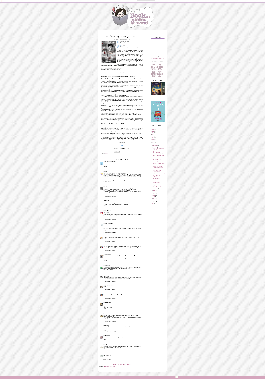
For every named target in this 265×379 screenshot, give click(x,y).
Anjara (105, 274)
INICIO (112, 1)
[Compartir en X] (117, 152)
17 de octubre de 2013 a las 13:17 (110, 182)
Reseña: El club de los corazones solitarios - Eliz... (158, 153)
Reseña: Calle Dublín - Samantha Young (157, 171)
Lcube (105, 344)
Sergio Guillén (106, 302)
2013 (153, 142)
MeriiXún (105, 235)
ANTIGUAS (120, 364)
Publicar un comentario (106, 359)
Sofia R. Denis (106, 254)
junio (154, 193)
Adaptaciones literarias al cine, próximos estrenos (159, 174)
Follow (152, 52)
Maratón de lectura (156, 182)
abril (154, 196)
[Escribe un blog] (116, 152)
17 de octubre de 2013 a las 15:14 (110, 241)
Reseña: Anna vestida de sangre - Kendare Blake (158, 167)
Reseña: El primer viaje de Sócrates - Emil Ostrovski (158, 162)
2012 (153, 203)
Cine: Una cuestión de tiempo (158, 155)
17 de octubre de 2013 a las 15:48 (110, 271)
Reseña (106, 153)
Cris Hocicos (106, 335)
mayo (154, 195)
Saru (105, 186)
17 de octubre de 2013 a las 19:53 (110, 321)
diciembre (155, 143)
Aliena (105, 245)
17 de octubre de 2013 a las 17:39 (110, 298)
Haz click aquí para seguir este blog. (158, 58)
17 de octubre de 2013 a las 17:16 (110, 289)
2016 (153, 137)
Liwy (105, 313)
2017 (153, 136)
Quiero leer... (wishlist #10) (158, 151)
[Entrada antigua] (99, 364)
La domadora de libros (108, 353)
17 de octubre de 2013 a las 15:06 (110, 219)
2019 (153, 132)
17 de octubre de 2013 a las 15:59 (110, 281)
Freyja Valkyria (107, 210)
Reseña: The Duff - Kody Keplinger (157, 157)
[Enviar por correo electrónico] (114, 152)
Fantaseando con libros (108, 293)
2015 (153, 139)
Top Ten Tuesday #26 (157, 168)
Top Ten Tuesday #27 (157, 159)
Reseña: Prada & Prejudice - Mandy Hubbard (158, 180)
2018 (153, 134)
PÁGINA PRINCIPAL (127, 364)
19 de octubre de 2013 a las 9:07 (110, 356)
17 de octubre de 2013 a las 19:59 (110, 331)
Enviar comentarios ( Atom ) (109, 366)
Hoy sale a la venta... (157, 178)
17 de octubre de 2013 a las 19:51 (110, 310)
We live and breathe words (109, 161)
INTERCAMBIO (132, 1)
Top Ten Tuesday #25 (157, 186)
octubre (154, 147)
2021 (153, 129)
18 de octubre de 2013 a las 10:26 (110, 350)
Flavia (105, 171)
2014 (153, 140)
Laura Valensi (106, 265)
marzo (154, 198)
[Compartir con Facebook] (119, 152)
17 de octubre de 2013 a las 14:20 (110, 196)
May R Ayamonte (107, 285)
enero (154, 201)
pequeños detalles (107, 223)
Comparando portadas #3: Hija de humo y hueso (159, 164)
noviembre (155, 145)
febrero (154, 200)
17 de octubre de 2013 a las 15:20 (110, 250)
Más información (182, 376)
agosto (154, 190)
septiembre (155, 188)
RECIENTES (115, 364)
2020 (153, 131)
